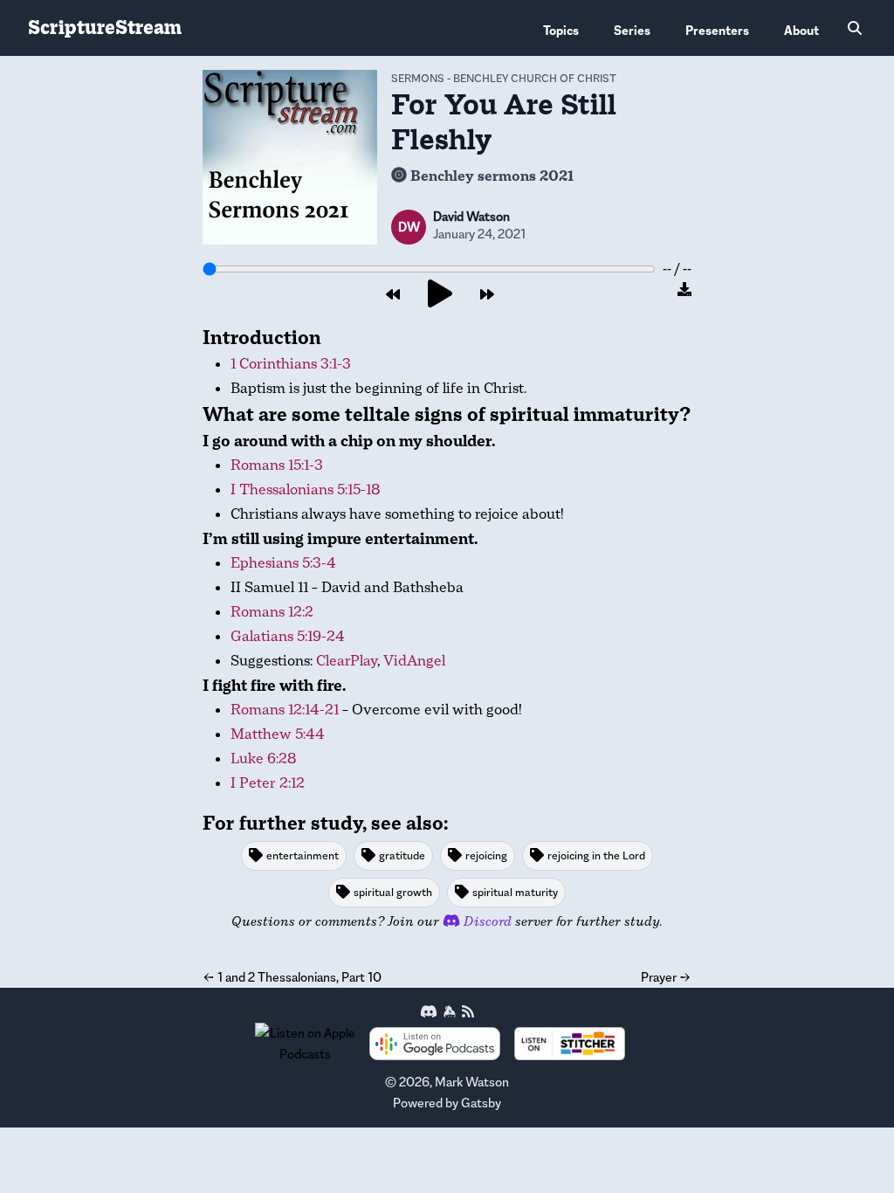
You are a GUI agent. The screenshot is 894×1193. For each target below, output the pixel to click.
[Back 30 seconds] (393, 295)
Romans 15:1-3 (276, 465)
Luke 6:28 (263, 758)
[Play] (440, 294)
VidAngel (414, 661)
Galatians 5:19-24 (287, 636)
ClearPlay (346, 661)
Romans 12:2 (271, 612)
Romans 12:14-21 (284, 709)
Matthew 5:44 (277, 734)
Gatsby (481, 1102)
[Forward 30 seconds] (487, 295)
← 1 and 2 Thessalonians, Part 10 (292, 977)
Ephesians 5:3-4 (283, 563)
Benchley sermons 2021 (492, 176)
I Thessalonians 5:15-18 (305, 489)
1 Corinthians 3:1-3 (290, 364)
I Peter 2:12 (267, 783)
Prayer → (666, 977)
